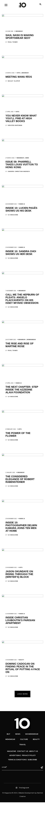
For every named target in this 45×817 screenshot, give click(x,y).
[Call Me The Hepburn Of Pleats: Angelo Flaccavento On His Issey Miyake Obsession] (22, 274)
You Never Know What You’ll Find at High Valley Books (21, 118)
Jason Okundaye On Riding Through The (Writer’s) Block (19, 574)
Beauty (21, 659)
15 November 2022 (11, 659)
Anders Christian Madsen (19, 171)
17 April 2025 (9, 111)
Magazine (11, 751)
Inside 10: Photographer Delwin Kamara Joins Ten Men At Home (21, 526)
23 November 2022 (11, 567)
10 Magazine (13, 214)
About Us (33, 751)
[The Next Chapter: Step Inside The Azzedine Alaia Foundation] (22, 366)
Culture (24, 739)
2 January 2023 (10, 472)
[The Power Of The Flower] (22, 412)
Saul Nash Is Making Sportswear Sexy (20, 36)
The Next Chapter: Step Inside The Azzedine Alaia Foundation (22, 389)
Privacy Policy (29, 755)
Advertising (15, 755)
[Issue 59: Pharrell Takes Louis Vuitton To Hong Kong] (22, 141)
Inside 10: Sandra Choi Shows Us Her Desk (21, 252)
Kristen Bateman (15, 125)
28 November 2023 (11, 204)
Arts (18, 72)
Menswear (19, 31)
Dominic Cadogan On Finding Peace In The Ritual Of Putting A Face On (23, 667)
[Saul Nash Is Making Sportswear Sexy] (22, 16)
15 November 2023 (11, 247)
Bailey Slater (14, 81)
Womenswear (31, 339)
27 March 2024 (10, 158)
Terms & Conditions (17, 760)
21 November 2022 (11, 613)
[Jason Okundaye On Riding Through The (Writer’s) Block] (22, 550)
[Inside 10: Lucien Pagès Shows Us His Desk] (22, 187)
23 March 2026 (10, 72)
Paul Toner (13, 42)
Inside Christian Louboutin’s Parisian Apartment (20, 620)
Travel (22, 745)
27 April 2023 (9, 383)
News (27, 158)
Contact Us (22, 751)
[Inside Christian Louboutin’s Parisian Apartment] (22, 597)
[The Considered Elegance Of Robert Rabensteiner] (22, 455)
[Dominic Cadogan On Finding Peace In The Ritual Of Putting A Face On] (22, 643)
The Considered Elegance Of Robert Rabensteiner (20, 479)
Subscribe (32, 760)
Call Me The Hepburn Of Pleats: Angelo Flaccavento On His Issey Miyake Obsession (22, 298)
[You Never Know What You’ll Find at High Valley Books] (22, 96)
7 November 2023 (11, 290)
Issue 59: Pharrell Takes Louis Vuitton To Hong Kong (22, 164)
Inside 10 (22, 204)
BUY (8, 734)
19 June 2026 (9, 31)
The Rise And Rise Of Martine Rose (20, 345)
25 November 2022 (11, 518)
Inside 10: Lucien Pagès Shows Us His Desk (21, 209)
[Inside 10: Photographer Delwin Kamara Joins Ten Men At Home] (22, 502)
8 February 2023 (11, 429)
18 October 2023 (11, 339)
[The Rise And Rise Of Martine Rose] (22, 322)
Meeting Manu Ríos (19, 76)
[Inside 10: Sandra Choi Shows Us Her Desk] (22, 230)
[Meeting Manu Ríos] (22, 58)
